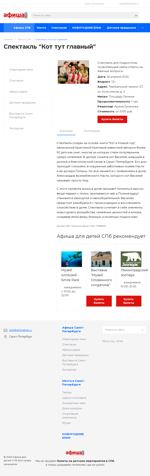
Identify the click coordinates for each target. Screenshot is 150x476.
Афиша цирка (71, 349)
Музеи (66, 423)
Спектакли (69, 344)
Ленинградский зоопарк (134, 272)
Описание (66, 131)
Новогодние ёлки (74, 339)
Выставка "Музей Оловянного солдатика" (101, 277)
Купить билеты (112, 119)
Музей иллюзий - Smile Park (70, 275)
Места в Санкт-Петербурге (73, 382)
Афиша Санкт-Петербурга (73, 329)
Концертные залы (73, 403)
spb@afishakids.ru (129, 3)
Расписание (92, 131)
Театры (67, 392)
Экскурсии (69, 369)
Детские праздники (75, 355)
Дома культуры (72, 408)
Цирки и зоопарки (74, 397)
